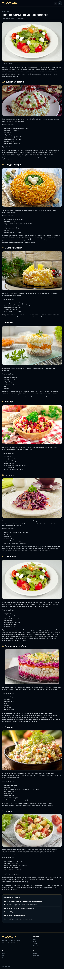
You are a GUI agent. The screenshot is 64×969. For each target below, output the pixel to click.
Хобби (8, 11)
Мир (3, 953)
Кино (34, 939)
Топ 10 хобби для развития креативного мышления (20, 905)
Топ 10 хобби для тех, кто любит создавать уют (19, 908)
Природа (35, 945)
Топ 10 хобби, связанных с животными (16, 912)
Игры (34, 941)
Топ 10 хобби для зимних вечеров (14, 915)
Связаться (35, 957)
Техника (35, 943)
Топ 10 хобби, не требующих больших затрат (18, 919)
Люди (3, 955)
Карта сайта (36, 955)
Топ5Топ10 (9, 3)
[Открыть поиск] (55, 3)
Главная (4, 11)
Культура (4, 960)
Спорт (3, 957)
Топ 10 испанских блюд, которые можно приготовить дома (23, 901)
